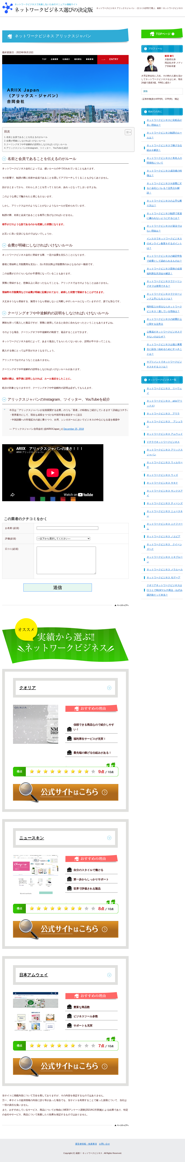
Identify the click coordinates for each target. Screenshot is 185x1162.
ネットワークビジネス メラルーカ (165, 569)
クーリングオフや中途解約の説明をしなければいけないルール (36, 144)
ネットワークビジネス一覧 (162, 379)
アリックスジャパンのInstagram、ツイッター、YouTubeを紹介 (37, 148)
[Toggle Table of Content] (126, 132)
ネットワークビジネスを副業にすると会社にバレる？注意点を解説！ (164, 188)
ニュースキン (31, 838)
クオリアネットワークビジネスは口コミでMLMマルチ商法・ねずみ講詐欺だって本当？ (164, 590)
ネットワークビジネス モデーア (163, 577)
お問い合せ (104, 1144)
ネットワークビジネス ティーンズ (165, 503)
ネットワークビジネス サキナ (162, 482)
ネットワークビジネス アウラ (163, 413)
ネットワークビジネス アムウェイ (165, 434)
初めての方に (155, 111)
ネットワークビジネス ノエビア (163, 536)
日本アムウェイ (33, 975)
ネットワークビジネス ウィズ (162, 475)
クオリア (27, 687)
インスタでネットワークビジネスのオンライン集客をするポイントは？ (164, 243)
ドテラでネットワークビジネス (163, 442)
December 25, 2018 (73, 429)
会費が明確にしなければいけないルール (25, 141)
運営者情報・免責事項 (86, 1144)
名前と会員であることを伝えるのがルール (27, 137)
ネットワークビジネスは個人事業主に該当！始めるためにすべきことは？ (164, 349)
